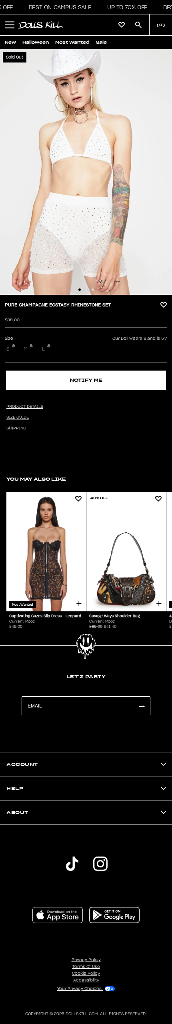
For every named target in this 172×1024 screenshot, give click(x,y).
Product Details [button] (24, 407)
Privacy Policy (86, 960)
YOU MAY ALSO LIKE (36, 479)
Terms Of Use (86, 967)
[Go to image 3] (88, 289)
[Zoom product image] (86, 172)
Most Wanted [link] (72, 42)
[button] (57, 7)
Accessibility (86, 980)
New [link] (10, 42)
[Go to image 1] (79, 289)
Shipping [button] (16, 428)
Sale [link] (101, 42)
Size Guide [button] (17, 417)
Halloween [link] (35, 42)
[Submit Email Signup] (142, 705)
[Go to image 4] (93, 289)
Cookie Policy (86, 974)
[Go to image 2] (84, 289)
